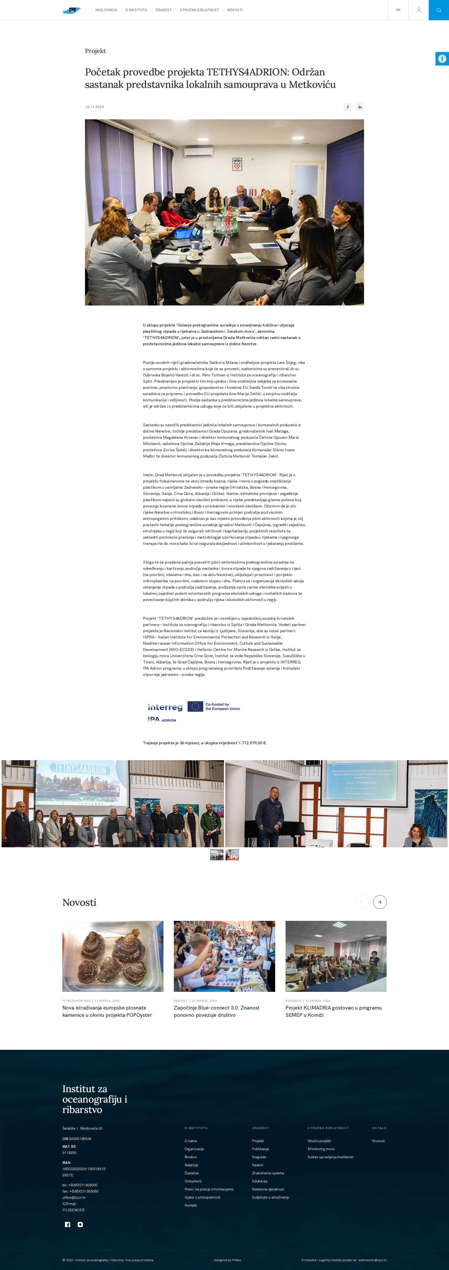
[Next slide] (380, 902)
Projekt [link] (95, 51)
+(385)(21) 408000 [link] (82, 1185)
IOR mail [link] (69, 1203)
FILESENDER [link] (73, 1210)
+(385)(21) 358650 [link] (83, 1191)
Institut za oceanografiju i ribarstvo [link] (94, 1099)
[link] (442, 59)
